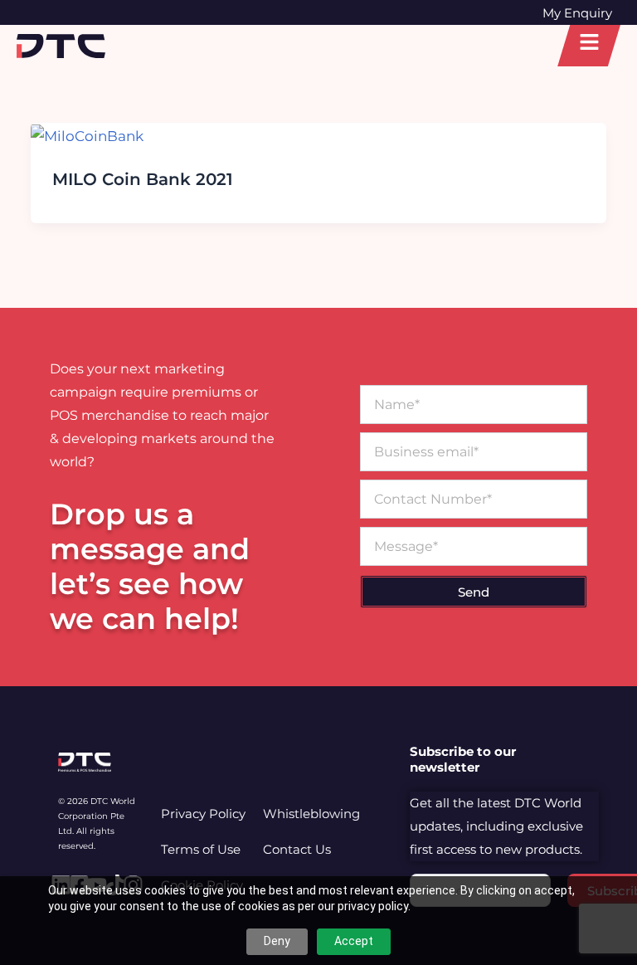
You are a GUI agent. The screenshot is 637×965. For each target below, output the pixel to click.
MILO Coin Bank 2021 (142, 179)
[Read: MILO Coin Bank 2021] (87, 134)
